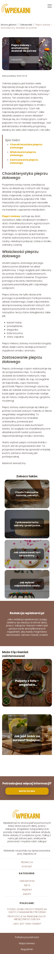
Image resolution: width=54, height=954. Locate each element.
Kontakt (27, 866)
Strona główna (9, 24)
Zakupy (27, 894)
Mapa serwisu (27, 943)
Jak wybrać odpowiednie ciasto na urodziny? (27, 584)
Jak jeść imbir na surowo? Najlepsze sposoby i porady (27, 738)
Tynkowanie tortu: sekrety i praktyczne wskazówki (27, 524)
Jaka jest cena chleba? (27, 923)
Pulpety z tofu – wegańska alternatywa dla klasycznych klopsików (27, 683)
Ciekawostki (26, 24)
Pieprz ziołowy (11, 216)
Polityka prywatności (27, 937)
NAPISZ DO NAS (27, 791)
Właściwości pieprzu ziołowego (23, 153)
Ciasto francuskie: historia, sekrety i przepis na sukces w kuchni (26, 494)
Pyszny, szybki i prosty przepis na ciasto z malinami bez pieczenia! (27, 911)
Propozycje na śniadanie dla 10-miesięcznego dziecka (27, 918)
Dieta (27, 885)
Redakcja (27, 862)
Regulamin (27, 949)
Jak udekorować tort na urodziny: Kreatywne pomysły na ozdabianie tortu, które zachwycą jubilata (27, 554)
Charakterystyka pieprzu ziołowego (26, 146)
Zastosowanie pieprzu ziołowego (24, 161)
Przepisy (27, 889)
